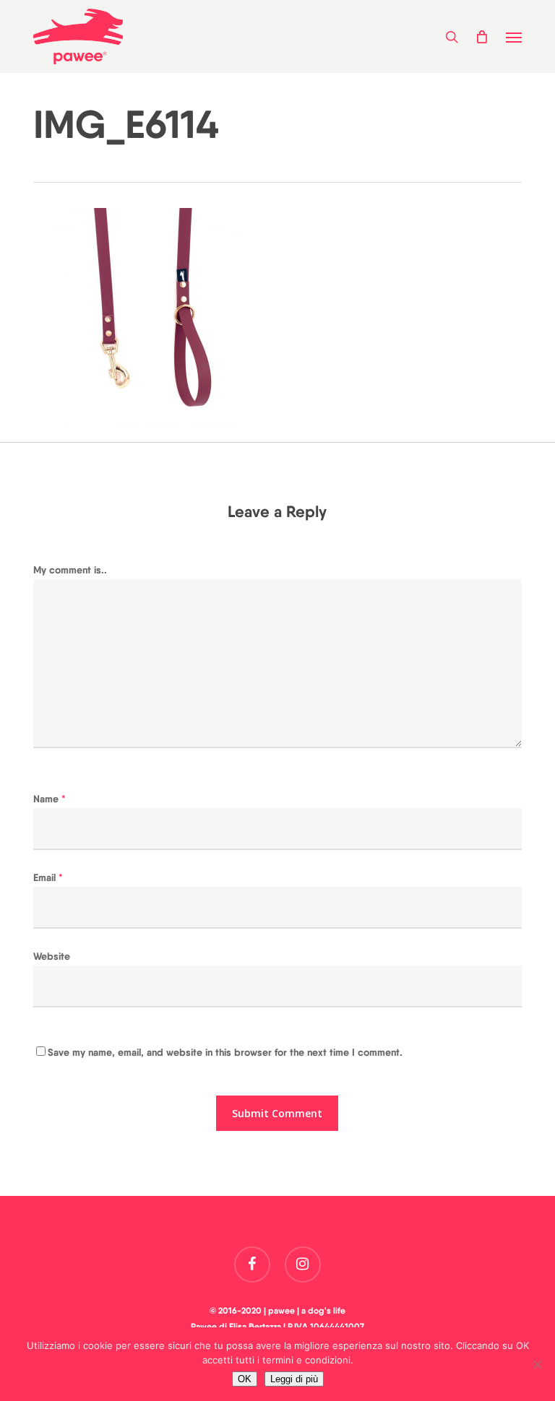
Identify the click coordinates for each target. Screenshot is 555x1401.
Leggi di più (294, 1379)
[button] (514, 37)
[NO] (537, 1364)
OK (244, 1379)
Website (51, 956)
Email (48, 877)
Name (49, 798)
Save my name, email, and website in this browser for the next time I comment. (225, 1052)
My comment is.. (70, 569)
